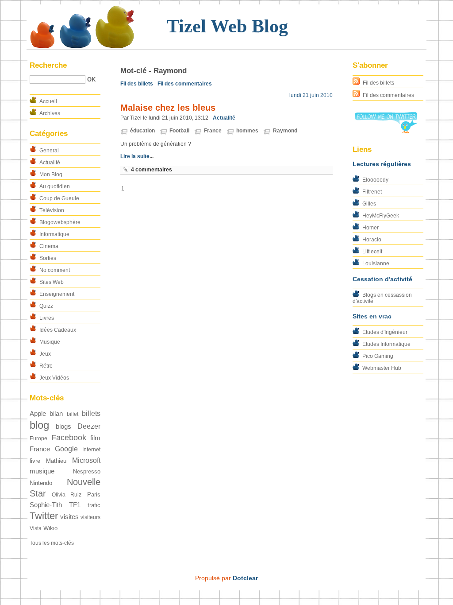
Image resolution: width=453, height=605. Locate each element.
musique (42, 471)
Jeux (45, 354)
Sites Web (51, 282)
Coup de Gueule (59, 198)
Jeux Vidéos (54, 378)
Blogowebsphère (60, 222)
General (49, 150)
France (40, 449)
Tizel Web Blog (227, 26)
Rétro (46, 366)
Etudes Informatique (386, 344)
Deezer (88, 426)
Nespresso (86, 471)
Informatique (54, 234)
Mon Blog (50, 174)
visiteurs (90, 517)
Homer (370, 228)
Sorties (47, 258)
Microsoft (86, 460)
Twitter (44, 515)
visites (69, 516)
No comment (54, 270)
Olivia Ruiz (67, 495)
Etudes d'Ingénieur (384, 332)
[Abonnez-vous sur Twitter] (386, 131)
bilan (56, 413)
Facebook (68, 437)
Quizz (46, 306)
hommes (247, 131)
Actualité (49, 162)
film (95, 438)
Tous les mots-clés (52, 543)
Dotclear (245, 578)
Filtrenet (372, 192)
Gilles (369, 204)
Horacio (371, 240)
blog (39, 425)
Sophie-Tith (46, 504)
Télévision (51, 210)
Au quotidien (54, 186)
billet (72, 414)
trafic (94, 505)
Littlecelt (372, 251)
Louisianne (375, 263)
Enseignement (56, 294)
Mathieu (56, 461)
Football (179, 131)
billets (91, 413)
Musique (49, 342)
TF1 (75, 504)
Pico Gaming (377, 356)
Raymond (285, 131)
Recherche (48, 65)
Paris (93, 494)
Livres (46, 318)
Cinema (48, 246)
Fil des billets (378, 83)
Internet (91, 449)
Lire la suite (135, 156)
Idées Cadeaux (57, 330)
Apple (38, 413)
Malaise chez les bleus (167, 107)
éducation (142, 131)
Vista (36, 528)
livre (35, 461)
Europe (38, 438)
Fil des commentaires (388, 95)
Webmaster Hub (381, 368)
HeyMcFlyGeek (380, 216)
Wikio (50, 528)
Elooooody (375, 180)
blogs (63, 426)
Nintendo (41, 483)
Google (66, 449)
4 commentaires (151, 170)
